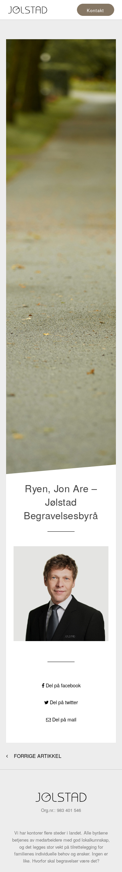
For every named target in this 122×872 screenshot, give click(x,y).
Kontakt (95, 10)
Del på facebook (62, 685)
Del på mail (63, 719)
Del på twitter (63, 702)
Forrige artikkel (37, 756)
